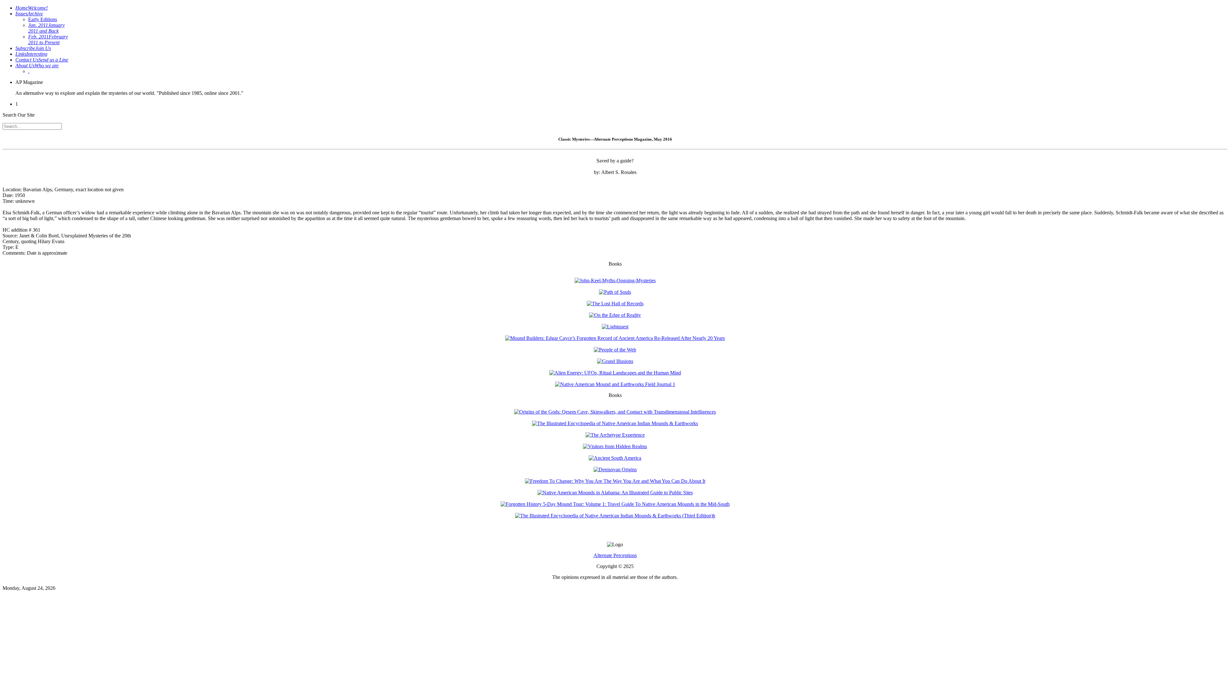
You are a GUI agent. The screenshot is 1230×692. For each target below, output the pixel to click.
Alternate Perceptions (615, 555)
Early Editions (42, 19)
